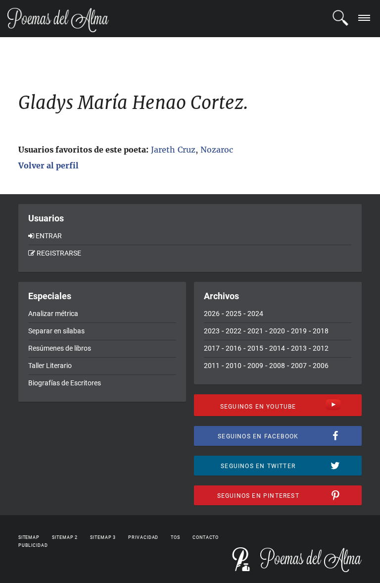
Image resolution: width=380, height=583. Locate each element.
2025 (233, 313)
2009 (255, 365)
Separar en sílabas (56, 330)
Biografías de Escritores (64, 382)
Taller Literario (50, 365)
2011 (212, 365)
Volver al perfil (48, 165)
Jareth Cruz (173, 150)
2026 (212, 313)
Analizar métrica (53, 313)
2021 (255, 330)
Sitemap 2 (65, 537)
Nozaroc (216, 150)
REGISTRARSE (59, 253)
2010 (233, 365)
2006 (321, 365)
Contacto (205, 537)
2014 (277, 348)
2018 (321, 330)
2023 (212, 330)
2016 (233, 348)
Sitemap (29, 537)
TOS (175, 537)
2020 (277, 330)
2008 (277, 365)
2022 (233, 330)
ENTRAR (49, 235)
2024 (255, 313)
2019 (299, 330)
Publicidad (33, 545)
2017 (212, 348)
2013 (299, 348)
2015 (255, 348)
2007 (299, 365)
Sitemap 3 (103, 537)
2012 (321, 348)
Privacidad (143, 537)
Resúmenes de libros (59, 348)
